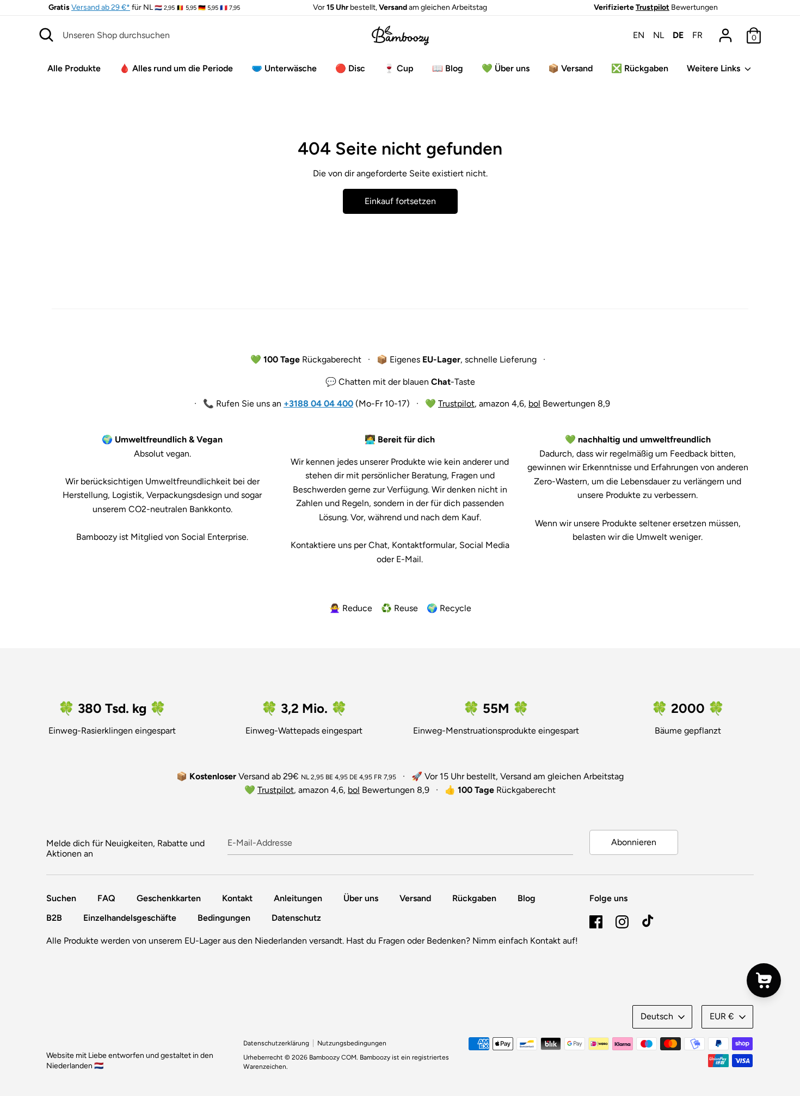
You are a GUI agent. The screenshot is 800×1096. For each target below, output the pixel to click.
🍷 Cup (399, 68)
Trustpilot (652, 7)
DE (678, 35)
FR (697, 35)
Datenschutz (296, 918)
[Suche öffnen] (46, 35)
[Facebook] (595, 920)
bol (534, 403)
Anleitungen (298, 898)
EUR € (722, 1016)
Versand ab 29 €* (100, 7)
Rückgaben (474, 898)
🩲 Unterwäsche (284, 68)
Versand (415, 898)
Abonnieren (633, 842)
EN (639, 35)
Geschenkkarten (169, 898)
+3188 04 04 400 (318, 403)
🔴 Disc (350, 68)
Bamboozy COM (332, 1057)
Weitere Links (714, 68)
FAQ (106, 898)
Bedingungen (224, 918)
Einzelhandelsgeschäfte (129, 918)
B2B (54, 918)
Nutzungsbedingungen (351, 1043)
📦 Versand (570, 68)
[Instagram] (622, 920)
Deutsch (657, 1016)
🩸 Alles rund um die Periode (176, 68)
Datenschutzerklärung (276, 1043)
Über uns (360, 898)
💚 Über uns (506, 68)
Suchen (61, 898)
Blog (527, 898)
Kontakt (237, 898)
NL (658, 35)
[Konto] (725, 31)
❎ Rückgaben (639, 68)
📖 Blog (447, 68)
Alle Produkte (74, 68)
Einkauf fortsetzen (400, 201)
